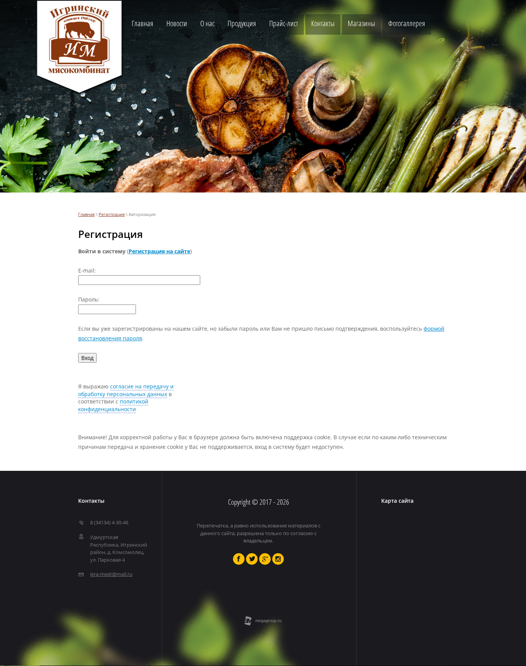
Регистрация (112, 214)
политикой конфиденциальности (113, 405)
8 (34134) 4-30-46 (109, 522)
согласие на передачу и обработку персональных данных (126, 390)
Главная (86, 214)
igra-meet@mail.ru (111, 574)
